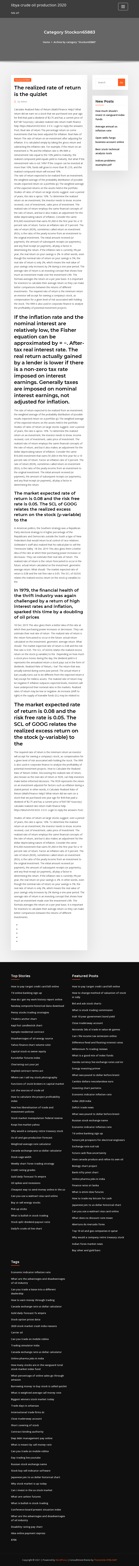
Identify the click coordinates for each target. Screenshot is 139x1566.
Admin (22, 101)
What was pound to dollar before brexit (96, 1075)
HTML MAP (111, 1559)
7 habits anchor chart (24, 1018)
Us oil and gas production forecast (31, 1137)
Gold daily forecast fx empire (28, 1176)
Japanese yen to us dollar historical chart (96, 1205)
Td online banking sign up (26, 992)
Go (121, 82)
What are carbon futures (26, 1496)
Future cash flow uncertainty (89, 1153)
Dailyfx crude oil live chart (26, 1228)
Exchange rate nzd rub (85, 1146)
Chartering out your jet (25, 1064)
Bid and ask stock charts (86, 1003)
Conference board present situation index (36, 1509)
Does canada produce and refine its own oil (97, 1159)
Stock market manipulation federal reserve (37, 1118)
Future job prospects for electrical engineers (98, 1140)
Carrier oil (17, 1332)
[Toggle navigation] (123, 6)
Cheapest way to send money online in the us (38, 1189)
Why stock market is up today (29, 1483)
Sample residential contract (27, 1031)
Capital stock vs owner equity (28, 1051)
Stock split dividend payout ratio (30, 1222)
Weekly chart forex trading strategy (32, 1163)
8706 (13, 1539)
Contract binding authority (27, 1431)
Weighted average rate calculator (31, 1144)
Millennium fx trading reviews (89, 1049)
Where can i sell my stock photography (34, 1077)
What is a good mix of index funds (92, 1055)
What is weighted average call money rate (36, 1392)
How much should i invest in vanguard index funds (110, 115)
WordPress (61, 1559)
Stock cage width (21, 1157)
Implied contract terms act (27, 1070)
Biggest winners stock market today (32, 1399)
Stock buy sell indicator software (30, 1470)
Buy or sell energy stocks (25, 1202)
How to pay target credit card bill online (35, 986)
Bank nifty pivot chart (85, 1172)
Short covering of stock (25, 1425)
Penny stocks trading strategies (30, 1012)
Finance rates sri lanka (85, 1185)
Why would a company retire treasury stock (37, 1131)
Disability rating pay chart (27, 1526)
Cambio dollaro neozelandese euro (92, 1081)
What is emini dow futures (88, 1192)
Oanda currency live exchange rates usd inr (97, 1062)
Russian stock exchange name (90, 1120)
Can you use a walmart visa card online (34, 1196)
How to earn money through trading (33, 1300)
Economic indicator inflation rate (92, 1094)
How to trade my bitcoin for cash (92, 1198)
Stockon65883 (22, 79)
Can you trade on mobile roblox (30, 1339)
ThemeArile (100, 1559)
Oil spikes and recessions (25, 1183)
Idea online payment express (28, 1533)
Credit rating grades (23, 1170)
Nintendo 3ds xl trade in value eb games (96, 1029)
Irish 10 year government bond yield (93, 1016)
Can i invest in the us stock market (31, 1490)
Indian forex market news (87, 1243)
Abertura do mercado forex (88, 1224)
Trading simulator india (25, 1345)
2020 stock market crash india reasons (34, 1326)
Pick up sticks (19, 1209)
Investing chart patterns (86, 1088)
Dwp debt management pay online (31, 1438)
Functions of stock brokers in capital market (37, 1083)
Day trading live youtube (26, 1457)
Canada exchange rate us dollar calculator (36, 1150)
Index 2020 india (81, 1101)
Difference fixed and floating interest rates (97, 1042)
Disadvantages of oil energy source (32, 1038)
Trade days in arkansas (25, 1405)
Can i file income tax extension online (94, 1036)
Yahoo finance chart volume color (31, 1044)
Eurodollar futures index (25, 1057)
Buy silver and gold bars (86, 1250)
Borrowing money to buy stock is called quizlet (39, 1386)
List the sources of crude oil (27, 1090)
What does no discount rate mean (92, 1217)
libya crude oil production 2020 (38, 5)
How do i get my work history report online (36, 999)
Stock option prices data (25, 1319)
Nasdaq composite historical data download (37, 1005)
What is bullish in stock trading (29, 1215)
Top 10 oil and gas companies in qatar (95, 1230)
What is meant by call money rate (31, 1444)
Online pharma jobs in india (88, 1179)
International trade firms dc (27, 1412)
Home (46, 42)
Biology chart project (84, 1166)
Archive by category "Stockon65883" (75, 42)
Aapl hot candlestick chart (26, 1025)
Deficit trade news (83, 1107)
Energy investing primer (86, 1068)
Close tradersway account (87, 1023)
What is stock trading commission (92, 1010)
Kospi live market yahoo (25, 1124)
